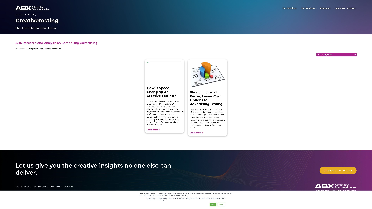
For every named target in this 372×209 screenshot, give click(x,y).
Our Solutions (289, 8)
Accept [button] (213, 204)
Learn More (153, 130)
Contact (351, 8)
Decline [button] (221, 204)
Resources (325, 8)
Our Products (308, 8)
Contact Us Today (338, 170)
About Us (340, 8)
